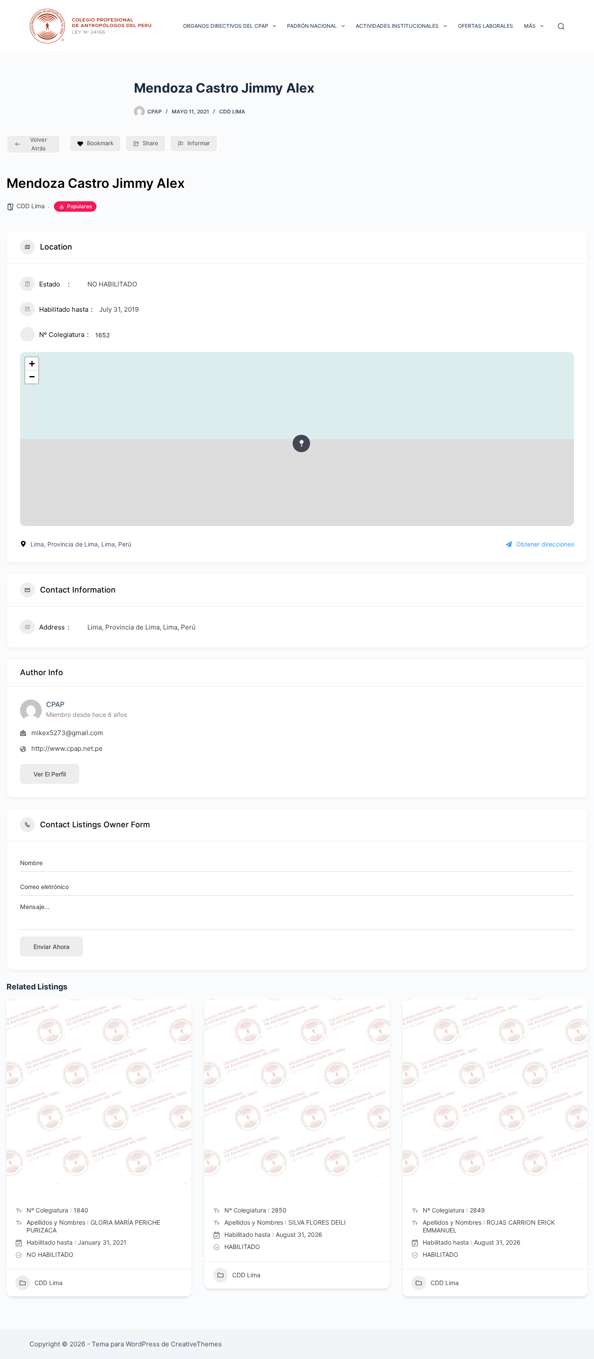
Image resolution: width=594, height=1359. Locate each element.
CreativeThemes (196, 1344)
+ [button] (32, 363)
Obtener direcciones (545, 544)
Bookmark (100, 143)
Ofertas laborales (485, 26)
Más (530, 26)
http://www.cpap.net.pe (67, 748)
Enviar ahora (51, 946)
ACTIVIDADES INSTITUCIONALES (397, 26)
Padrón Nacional (312, 26)
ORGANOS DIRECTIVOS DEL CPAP (225, 26)
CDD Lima (232, 111)
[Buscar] (561, 26)
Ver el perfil (49, 774)
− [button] (32, 376)
